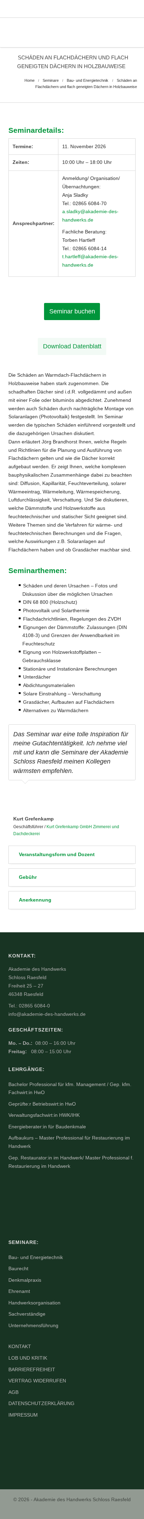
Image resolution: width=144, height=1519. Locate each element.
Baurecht (18, 1268)
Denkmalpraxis (24, 1280)
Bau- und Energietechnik (87, 80)
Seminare (51, 80)
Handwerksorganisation (34, 1302)
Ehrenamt (19, 1291)
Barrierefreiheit (31, 1369)
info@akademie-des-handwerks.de (47, 1014)
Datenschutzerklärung (41, 1403)
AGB (13, 1392)
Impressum (23, 1415)
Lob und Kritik (27, 1358)
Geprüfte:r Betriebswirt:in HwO (42, 1104)
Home (29, 80)
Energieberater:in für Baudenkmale (47, 1126)
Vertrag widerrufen (37, 1380)
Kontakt (19, 1346)
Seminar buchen (72, 311)
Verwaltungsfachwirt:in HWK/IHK (44, 1115)
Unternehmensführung (33, 1325)
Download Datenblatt (72, 346)
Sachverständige (26, 1314)
